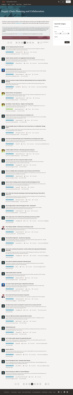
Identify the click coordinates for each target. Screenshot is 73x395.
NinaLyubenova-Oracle (15, 53)
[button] (46, 42)
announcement (19, 33)
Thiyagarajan (18, 332)
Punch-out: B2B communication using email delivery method (19, 316)
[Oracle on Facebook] (58, 392)
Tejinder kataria (18, 52)
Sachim (17, 143)
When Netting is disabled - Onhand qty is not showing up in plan (19, 226)
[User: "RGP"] (3, 262)
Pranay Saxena (18, 243)
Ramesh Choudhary (19, 74)
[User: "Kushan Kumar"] (3, 59)
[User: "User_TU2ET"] (3, 361)
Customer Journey (27, 4)
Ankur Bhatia (44, 86)
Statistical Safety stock (10, 327)
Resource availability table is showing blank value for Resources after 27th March (23, 170)
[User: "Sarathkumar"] (3, 350)
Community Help (14, 392)
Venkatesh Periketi (19, 232)
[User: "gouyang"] (3, 183)
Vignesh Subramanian (20, 98)
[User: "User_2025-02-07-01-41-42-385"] (3, 372)
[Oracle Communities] (58, 1)
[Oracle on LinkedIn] (64, 392)
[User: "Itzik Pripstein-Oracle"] (3, 127)
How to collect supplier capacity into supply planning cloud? (18, 338)
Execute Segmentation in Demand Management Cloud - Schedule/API (21, 205)
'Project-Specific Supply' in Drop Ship (13, 272)
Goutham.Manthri (19, 120)
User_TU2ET (18, 365)
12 (29, 384)
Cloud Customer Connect (12, 1)
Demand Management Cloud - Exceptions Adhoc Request (18, 360)
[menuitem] (62, 1)
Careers (54, 392)
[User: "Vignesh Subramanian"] (3, 94)
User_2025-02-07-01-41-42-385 (21, 376)
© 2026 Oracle (6, 392)
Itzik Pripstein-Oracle (20, 132)
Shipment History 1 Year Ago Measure (14, 92)
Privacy (23, 392)
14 (27, 42)
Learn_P (45, 310)
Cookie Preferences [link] (44, 392)
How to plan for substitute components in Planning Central (18, 261)
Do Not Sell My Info (28, 392)
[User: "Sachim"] (3, 139)
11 (19, 42)
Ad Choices (50, 392)
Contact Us (19, 392)
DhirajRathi (13, 110)
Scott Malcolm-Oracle (15, 76)
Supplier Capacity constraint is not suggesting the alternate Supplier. (20, 58)
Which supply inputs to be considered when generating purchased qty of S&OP (23, 216)
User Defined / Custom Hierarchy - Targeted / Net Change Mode (19, 103)
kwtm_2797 (13, 233)
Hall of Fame (19, 4)
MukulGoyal (46, 243)
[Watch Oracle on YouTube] (67, 392)
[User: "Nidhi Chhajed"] (3, 317)
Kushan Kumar (18, 63)
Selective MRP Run (10, 349)
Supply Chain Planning (24, 37)
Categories (4, 4)
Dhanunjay (46, 63)
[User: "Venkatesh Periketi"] (3, 227)
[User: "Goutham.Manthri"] (3, 116)
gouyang (17, 187)
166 (38, 42)
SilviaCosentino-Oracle (15, 189)
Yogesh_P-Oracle (14, 166)
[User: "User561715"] (3, 81)
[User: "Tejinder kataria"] (3, 48)
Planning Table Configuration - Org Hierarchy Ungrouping (18, 237)
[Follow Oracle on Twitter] (61, 392)
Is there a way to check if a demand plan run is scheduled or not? (19, 115)
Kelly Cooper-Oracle (19, 199)
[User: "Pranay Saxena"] (3, 239)
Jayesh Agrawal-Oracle (15, 290)
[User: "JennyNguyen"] (3, 160)
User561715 (18, 86)
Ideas (9, 4)
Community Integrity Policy (36, 392)
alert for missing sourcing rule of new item (15, 46)
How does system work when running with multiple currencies (19, 159)
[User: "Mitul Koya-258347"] (3, 273)
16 (40, 384)
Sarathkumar (18, 354)
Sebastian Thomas (14, 99)
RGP (16, 266)
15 (30, 42)
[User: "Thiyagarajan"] (3, 328)
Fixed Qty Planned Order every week (13, 69)
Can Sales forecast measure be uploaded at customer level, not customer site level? (23, 304)
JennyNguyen (18, 165)
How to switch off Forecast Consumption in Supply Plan (17, 294)
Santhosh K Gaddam (15, 201)
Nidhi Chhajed (18, 321)
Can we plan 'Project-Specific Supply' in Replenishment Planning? (20, 283)
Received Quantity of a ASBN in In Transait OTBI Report (17, 371)
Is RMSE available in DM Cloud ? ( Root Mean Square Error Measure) (20, 149)
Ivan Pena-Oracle (14, 323)
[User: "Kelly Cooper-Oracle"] (3, 194)
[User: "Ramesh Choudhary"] (3, 70)
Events (13, 4)
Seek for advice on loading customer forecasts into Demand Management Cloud (23, 182)
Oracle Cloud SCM (16, 37)
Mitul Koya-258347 (19, 277)
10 (16, 42)
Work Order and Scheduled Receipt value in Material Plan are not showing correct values (24, 138)
